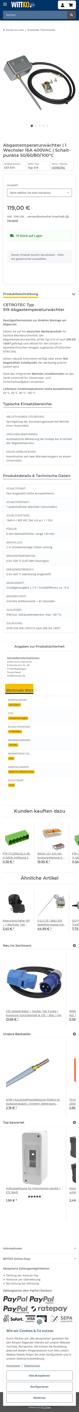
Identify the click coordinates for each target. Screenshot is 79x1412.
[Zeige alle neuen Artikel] (74, 945)
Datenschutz (32, 1365)
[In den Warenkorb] (6, 42)
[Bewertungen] (34, 1196)
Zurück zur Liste (15, 30)
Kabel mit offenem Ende (21, 771)
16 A (11, 758)
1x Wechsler (15, 731)
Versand (12, 220)
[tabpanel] (39, 81)
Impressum (13, 1365)
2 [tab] (36, 126)
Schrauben (14, 704)
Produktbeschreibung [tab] (20, 294)
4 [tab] (43, 126)
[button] (62, 5)
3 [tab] (39, 126)
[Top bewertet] (74, 1122)
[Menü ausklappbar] (5, 2)
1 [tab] (32, 126)
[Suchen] (71, 15)
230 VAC (13, 744)
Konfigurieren (39, 1386)
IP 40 (11, 785)
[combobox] (39, 193)
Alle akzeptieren (39, 1375)
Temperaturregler (18, 718)
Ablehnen (39, 1397)
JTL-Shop (46, 1407)
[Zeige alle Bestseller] (74, 1034)
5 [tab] (47, 126)
